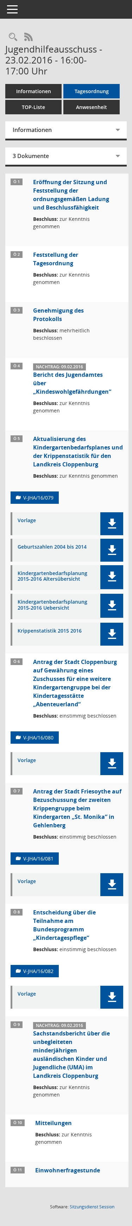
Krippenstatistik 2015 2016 (50, 631)
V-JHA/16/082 (38, 971)
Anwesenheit (91, 107)
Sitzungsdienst (92, 1207)
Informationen (33, 91)
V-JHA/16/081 (38, 858)
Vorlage (27, 521)
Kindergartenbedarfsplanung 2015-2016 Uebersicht (52, 605)
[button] (111, 523)
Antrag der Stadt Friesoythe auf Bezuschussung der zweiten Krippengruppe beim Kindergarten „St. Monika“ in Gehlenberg (77, 808)
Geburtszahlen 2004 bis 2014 (52, 547)
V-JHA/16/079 (38, 497)
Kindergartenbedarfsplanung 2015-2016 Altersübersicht (52, 576)
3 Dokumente (31, 156)
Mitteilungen (53, 1123)
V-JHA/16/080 (38, 737)
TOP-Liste (33, 107)
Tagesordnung (92, 91)
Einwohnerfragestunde (67, 1170)
